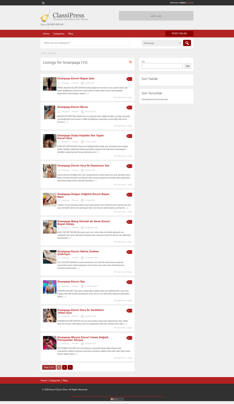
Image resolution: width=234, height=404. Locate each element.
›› (70, 367)
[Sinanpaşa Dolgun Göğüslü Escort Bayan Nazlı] (50, 206)
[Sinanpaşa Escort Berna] (50, 118)
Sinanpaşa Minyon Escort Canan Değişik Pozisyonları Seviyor (82, 339)
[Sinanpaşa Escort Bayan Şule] (50, 90)
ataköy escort (102, 396)
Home (46, 33)
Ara (143, 62)
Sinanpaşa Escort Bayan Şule (75, 78)
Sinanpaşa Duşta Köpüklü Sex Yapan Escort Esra (80, 137)
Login (189, 3)
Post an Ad (179, 33)
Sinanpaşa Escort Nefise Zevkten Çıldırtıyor (78, 253)
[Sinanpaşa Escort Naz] (50, 293)
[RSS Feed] (43, 2)
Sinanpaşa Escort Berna (72, 106)
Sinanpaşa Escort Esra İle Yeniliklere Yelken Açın (80, 311)
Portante (75, 83)
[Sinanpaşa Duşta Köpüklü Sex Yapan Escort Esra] (50, 147)
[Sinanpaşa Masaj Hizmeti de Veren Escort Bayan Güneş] (50, 233)
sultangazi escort (125, 396)
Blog (70, 33)
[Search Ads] (187, 43)
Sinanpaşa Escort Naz (71, 281)
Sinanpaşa (65, 83)
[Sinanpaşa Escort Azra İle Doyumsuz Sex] (50, 177)
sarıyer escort (90, 396)
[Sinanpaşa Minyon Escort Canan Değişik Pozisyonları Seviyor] (50, 349)
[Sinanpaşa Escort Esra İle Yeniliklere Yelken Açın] (50, 322)
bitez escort (138, 396)
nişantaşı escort (77, 396)
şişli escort (113, 396)
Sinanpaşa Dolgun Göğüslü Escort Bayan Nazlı (83, 195)
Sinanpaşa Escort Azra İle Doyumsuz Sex (83, 165)
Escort (146, 396)
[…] (86, 93)
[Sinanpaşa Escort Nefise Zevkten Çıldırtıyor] (50, 263)
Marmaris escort (156, 396)
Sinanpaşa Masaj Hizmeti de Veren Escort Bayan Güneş (83, 223)
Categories (58, 33)
